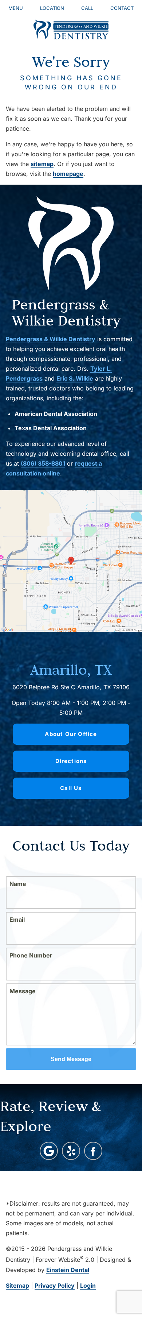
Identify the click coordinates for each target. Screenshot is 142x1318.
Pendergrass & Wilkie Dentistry (50, 339)
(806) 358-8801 (43, 463)
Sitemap (17, 1285)
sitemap (42, 163)
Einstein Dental (67, 1269)
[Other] (71, 1151)
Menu (15, 8)
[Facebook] (93, 1151)
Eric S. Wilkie (74, 378)
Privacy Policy (55, 1285)
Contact (122, 8)
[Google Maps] (49, 1151)
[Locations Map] (71, 560)
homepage (68, 173)
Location (52, 8)
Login (88, 1285)
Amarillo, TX (71, 669)
